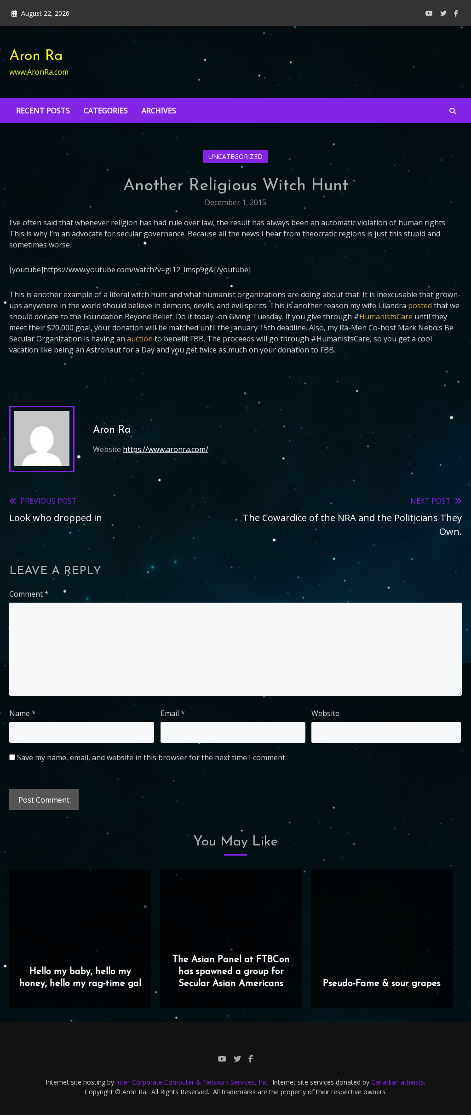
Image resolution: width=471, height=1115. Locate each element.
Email (173, 713)
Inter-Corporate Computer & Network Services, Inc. (192, 1082)
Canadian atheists (397, 1082)
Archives (159, 111)
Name (22, 713)
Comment (29, 594)
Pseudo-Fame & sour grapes (382, 983)
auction (140, 339)
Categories (106, 111)
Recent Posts (43, 111)
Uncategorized (235, 156)
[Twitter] (443, 13)
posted (421, 305)
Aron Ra (36, 56)
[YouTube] (429, 13)
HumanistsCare (386, 316)
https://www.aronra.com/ (165, 449)
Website (325, 713)
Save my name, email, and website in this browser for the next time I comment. (152, 757)
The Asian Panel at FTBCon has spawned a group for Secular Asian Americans (231, 971)
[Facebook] (456, 13)
